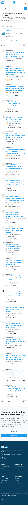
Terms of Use (3, 495)
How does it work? (5, 466)
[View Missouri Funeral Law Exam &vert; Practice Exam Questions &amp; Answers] (14, 232)
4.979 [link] (8, 401)
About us (3, 471)
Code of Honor (4, 480)
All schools (17, 478)
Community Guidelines (5, 482)
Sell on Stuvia (4, 468)
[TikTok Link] (5, 458)
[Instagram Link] (2, 458)
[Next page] (12, 401)
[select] (22, 46)
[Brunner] (3, 33)
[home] (14, 2)
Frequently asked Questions (20, 468)
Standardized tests (19, 485)
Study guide (17, 473)
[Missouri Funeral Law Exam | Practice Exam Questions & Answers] (3, 227)
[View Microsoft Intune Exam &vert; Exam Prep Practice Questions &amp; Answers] (14, 311)
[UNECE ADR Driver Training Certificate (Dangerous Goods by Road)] (3, 338)
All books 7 (14, 41)
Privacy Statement (12, 495)
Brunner (8, 30)
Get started (14, 435)
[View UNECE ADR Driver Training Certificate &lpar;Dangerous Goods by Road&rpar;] (14, 343)
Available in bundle (10, 74)
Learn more (14, 431)
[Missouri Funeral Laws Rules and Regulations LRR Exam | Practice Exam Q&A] (3, 275)
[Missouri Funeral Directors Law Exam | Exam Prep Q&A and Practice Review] (3, 322)
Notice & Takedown (5, 485)
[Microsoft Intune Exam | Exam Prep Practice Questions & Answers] (3, 306)
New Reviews (17, 482)
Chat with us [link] (17, 471)
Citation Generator (5, 473)
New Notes (17, 480)
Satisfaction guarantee (19, 466)
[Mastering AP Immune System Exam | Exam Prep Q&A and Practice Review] (3, 259)
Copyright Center (4, 478)
